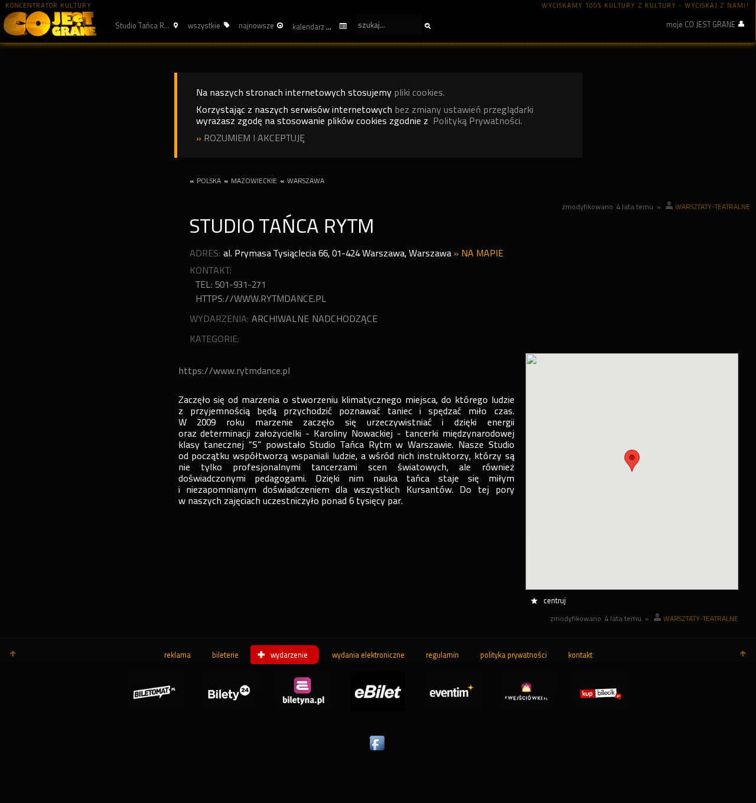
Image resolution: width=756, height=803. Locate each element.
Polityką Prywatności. (477, 120)
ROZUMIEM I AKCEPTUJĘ (254, 138)
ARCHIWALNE (280, 318)
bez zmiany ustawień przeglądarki (464, 109)
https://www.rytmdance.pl (261, 298)
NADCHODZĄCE (344, 318)
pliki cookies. (419, 92)
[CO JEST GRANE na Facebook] (378, 751)
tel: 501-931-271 (230, 284)
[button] (145, 25)
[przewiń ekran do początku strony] (13, 655)
